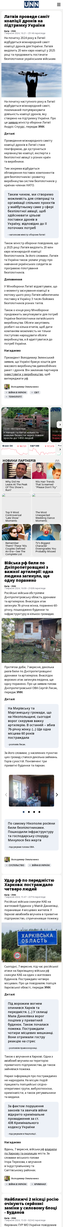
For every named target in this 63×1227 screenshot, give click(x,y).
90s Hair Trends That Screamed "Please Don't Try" (46, 484)
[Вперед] (57, 794)
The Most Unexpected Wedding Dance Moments (45, 516)
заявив (13, 122)
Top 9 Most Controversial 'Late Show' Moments (13, 516)
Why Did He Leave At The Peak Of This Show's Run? (16, 486)
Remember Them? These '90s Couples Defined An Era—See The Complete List (16, 548)
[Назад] (6, 794)
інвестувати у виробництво (23, 374)
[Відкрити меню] (58, 4)
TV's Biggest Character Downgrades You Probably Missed (46, 547)
